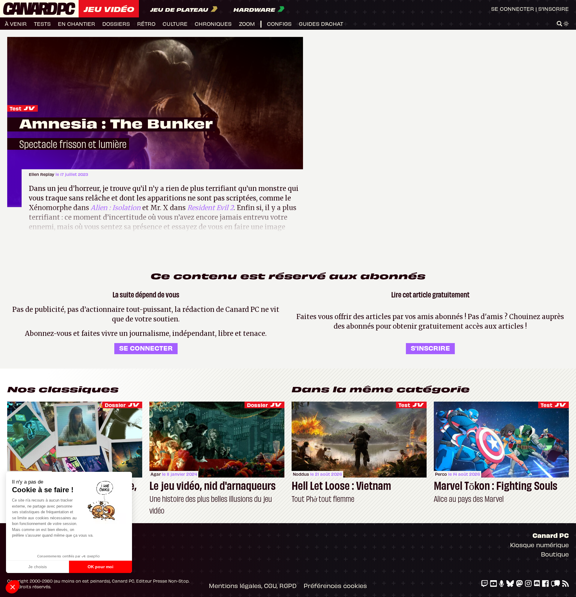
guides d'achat (321, 23)
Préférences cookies (335, 585)
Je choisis (37, 566)
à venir (16, 23)
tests (42, 23)
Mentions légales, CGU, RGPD (252, 585)
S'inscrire (553, 8)
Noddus (301, 474)
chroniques (213, 23)
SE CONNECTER (146, 347)
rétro (146, 23)
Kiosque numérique (539, 544)
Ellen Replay (42, 174)
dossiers (116, 23)
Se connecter (512, 8)
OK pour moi (100, 566)
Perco (441, 474)
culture (175, 23)
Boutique (555, 554)
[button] (12, 587)
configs (279, 23)
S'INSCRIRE (430, 347)
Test (15, 108)
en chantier (76, 23)
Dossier (115, 404)
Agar (156, 474)
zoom (247, 23)
